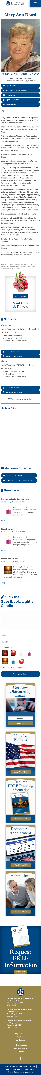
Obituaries (20, 1051)
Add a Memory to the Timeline (16, 90)
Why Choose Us (20, 1034)
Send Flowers (11, 104)
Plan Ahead (20, 1037)
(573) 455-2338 (12, 1027)
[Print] (3, 110)
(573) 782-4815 (12, 1016)
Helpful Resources (20, 1045)
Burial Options (20, 1040)
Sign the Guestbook (12, 100)
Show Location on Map (13, 356)
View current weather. (21, 399)
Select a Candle (9, 647)
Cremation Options (20, 1048)
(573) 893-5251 (12, 1005)
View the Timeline (14, 475)
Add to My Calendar (12, 352)
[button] (35, 3)
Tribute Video (10, 95)
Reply (3, 520)
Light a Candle (11, 86)
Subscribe (20, 723)
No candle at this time (13, 668)
